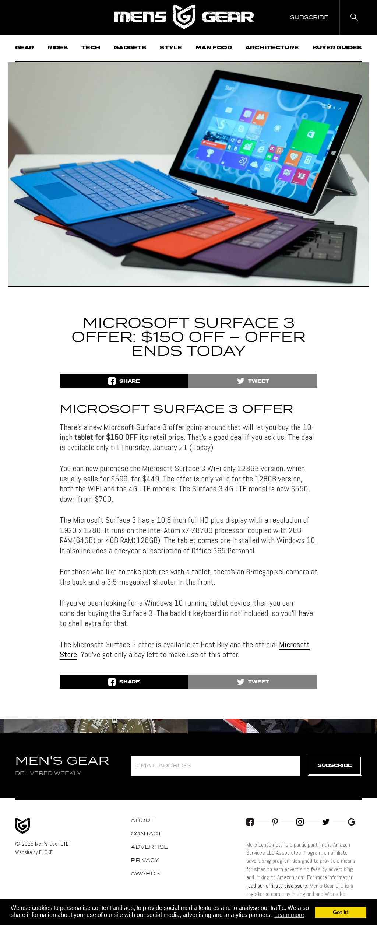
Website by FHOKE (34, 852)
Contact (146, 834)
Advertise (149, 847)
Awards (145, 874)
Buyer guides (337, 48)
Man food (213, 48)
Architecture (272, 48)
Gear (24, 48)
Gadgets (130, 48)
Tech (90, 48)
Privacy (145, 860)
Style (171, 48)
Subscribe (335, 765)
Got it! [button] (341, 912)
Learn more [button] (289, 915)
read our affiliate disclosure (276, 886)
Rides (57, 48)
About (142, 821)
